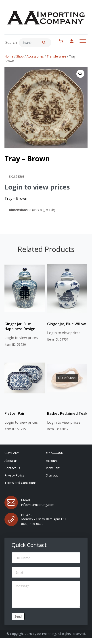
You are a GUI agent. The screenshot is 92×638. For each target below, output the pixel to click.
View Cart (53, 468)
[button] (44, 42)
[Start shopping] (63, 41)
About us (10, 461)
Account (52, 461)
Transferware (56, 56)
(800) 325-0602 (32, 524)
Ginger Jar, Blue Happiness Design (19, 326)
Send (18, 616)
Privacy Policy (14, 475)
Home (8, 56)
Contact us (12, 468)
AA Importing (46, 634)
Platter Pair (14, 413)
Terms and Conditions (20, 482)
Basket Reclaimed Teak (67, 413)
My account (74, 41)
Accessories (35, 56)
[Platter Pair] (24, 378)
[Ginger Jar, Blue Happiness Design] (24, 288)
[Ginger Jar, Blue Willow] (67, 288)
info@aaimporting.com (37, 504)
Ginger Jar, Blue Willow (66, 323)
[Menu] (83, 41)
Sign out (52, 475)
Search (11, 42)
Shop (20, 56)
